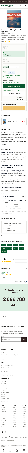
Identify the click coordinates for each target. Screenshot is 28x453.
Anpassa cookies (5, 398)
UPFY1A (24, 200)
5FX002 (19, 196)
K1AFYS (16, 206)
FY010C (16, 204)
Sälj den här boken (14, 108)
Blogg (2, 359)
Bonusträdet (4, 383)
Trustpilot (4, 316)
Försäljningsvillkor (5, 392)
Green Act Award (5, 357)
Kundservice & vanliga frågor (7, 375)
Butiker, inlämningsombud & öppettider (10, 355)
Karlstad (3, 409)
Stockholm (4, 420)
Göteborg (4, 407)
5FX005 (6, 198)
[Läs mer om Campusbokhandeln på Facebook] (2, 432)
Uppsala (3, 424)
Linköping (4, 411)
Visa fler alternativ (14, 67)
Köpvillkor (3, 394)
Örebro (3, 418)
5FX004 (24, 196)
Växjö (3, 426)
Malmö (3, 416)
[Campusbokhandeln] (7, 6)
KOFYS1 (6, 202)
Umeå (3, 422)
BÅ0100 (19, 208)
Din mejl (14, 338)
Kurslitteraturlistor (5, 367)
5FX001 (15, 196)
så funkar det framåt (21, 2)
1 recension (17, 41)
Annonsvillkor (4, 390)
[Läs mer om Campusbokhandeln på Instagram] (5, 432)
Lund (3, 413)
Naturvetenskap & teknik (15, 223)
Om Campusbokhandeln (6, 352)
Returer (3, 396)
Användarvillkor (4, 386)
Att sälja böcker (5, 381)
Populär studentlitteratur (7, 365)
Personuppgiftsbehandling (7, 388)
